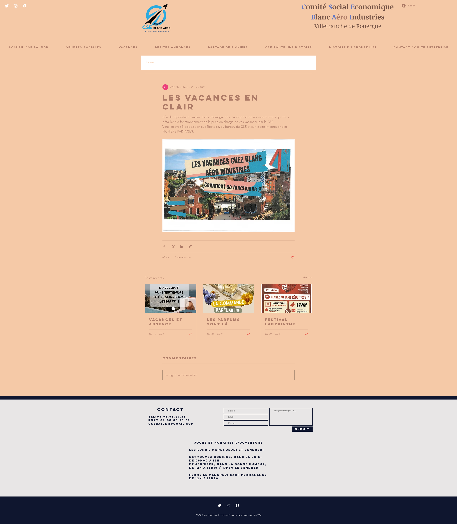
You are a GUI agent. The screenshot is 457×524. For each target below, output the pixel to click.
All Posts (149, 62)
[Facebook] (24, 6)
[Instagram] (16, 6)
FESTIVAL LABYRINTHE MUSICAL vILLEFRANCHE (283, 321)
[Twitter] (7, 6)
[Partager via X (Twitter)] (173, 246)
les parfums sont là (223, 321)
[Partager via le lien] (190, 246)
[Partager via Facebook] (164, 246)
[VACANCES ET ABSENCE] (170, 298)
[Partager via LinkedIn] (181, 246)
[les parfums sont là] (228, 298)
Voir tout (307, 277)
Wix (259, 514)
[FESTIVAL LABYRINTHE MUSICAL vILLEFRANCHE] (286, 298)
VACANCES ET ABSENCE (165, 321)
